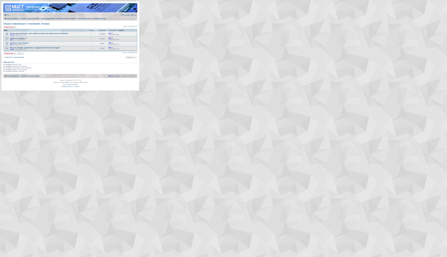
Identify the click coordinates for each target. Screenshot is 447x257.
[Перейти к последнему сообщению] (112, 33)
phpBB (66, 82)
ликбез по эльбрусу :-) (18, 38)
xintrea (12, 35)
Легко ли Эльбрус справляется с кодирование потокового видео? (35, 48)
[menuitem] (6, 15)
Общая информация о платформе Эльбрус (26, 23)
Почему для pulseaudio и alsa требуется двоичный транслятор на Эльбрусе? (39, 33)
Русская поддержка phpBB (70, 84)
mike (109, 33)
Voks (11, 44)
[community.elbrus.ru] (15, 7)
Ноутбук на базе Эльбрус (19, 43)
